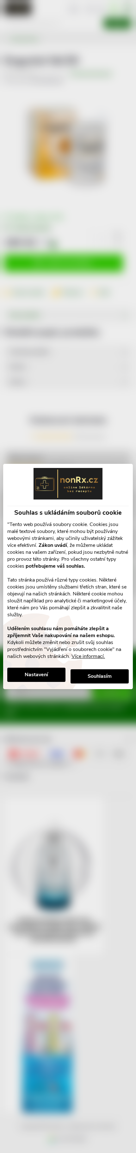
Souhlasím (100, 676)
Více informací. (88, 656)
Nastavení (36, 674)
